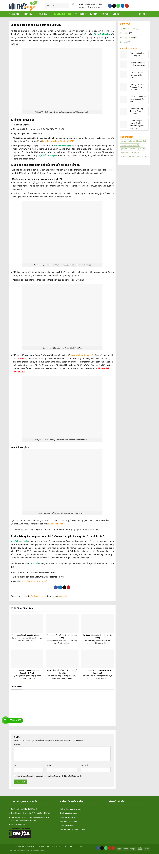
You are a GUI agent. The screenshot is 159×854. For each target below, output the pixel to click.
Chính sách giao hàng (68, 817)
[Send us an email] (114, 6)
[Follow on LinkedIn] (122, 6)
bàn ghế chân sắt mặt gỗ (81, 355)
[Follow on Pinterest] (109, 848)
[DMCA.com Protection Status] (20, 833)
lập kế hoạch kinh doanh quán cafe (133, 149)
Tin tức (104, 14)
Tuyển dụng (80, 14)
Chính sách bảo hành (68, 813)
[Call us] (118, 6)
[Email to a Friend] (64, 587)
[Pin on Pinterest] (68, 587)
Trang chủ (14, 14)
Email (49, 765)
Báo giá (93, 14)
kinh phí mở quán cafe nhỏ (130, 145)
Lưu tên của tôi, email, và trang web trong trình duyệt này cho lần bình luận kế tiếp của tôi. (50, 776)
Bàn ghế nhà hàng (56, 524)
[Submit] (66, 5)
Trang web (84, 765)
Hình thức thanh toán (68, 821)
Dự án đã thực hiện (62, 14)
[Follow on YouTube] (127, 6)
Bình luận (17, 744)
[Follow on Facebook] (110, 6)
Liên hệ (116, 14)
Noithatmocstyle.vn (38, 850)
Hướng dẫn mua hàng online (71, 809)
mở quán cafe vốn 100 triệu (130, 153)
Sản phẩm (43, 14)
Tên (15, 765)
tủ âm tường (141, 156)
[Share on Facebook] (56, 587)
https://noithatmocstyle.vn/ (34, 581)
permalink (63, 596)
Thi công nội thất (127, 38)
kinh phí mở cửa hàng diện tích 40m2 (133, 141)
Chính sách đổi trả (67, 825)
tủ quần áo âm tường (128, 156)
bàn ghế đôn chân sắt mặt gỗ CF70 (58, 141)
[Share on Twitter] (60, 587)
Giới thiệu (27, 14)
